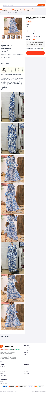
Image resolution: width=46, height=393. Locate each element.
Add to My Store (35, 53)
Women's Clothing (8, 12)
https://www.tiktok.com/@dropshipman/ (1, 361)
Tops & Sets (15, 12)
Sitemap (44, 391)
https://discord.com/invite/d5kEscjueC (3, 361)
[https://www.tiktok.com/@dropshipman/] (1, 361)
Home (1, 12)
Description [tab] (4, 41)
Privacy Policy (39, 391)
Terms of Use (34, 391)
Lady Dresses (22, 12)
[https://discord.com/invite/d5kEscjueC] (2, 361)
